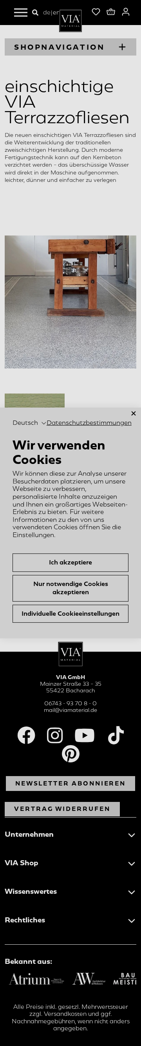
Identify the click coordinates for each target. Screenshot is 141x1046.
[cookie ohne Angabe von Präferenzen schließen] (133, 414)
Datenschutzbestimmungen (89, 422)
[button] (30, 423)
